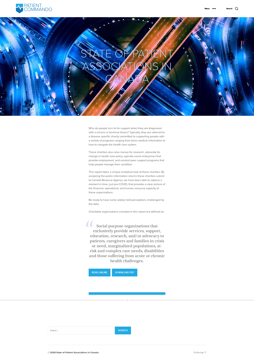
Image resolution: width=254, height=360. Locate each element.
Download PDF (124, 272)
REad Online (99, 272)
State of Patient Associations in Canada (77, 352)
